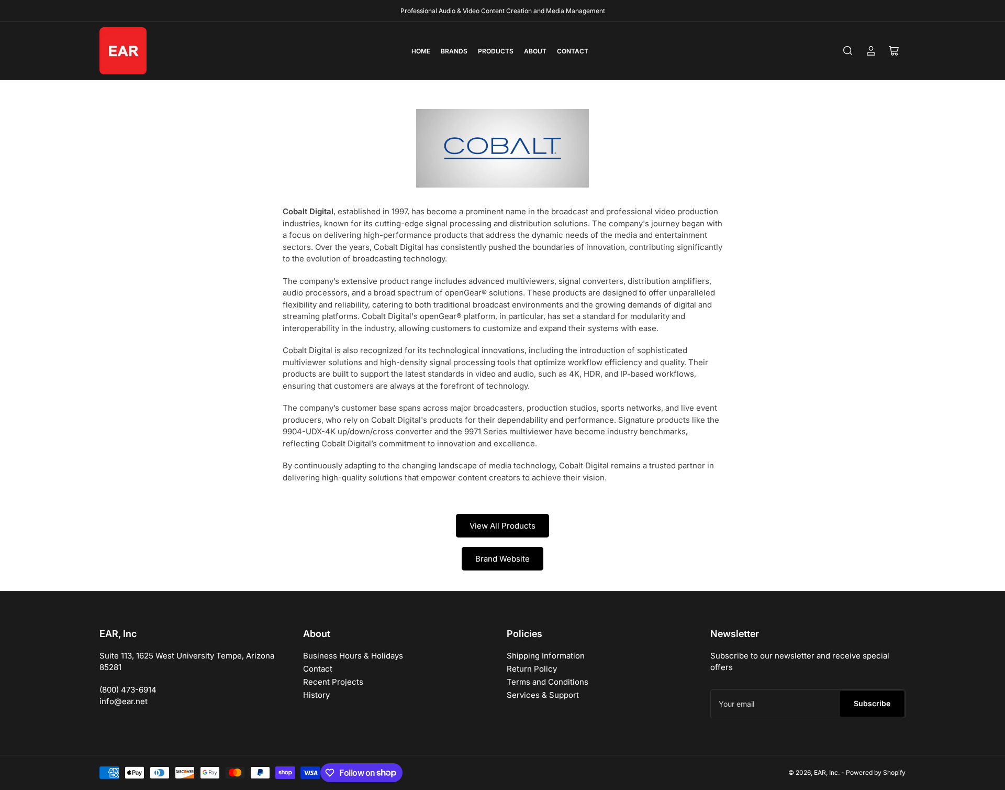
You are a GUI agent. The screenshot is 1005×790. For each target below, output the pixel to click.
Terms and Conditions (547, 682)
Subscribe (872, 703)
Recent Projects (333, 682)
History (316, 695)
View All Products (502, 526)
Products (495, 51)
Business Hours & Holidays (353, 656)
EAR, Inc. (827, 772)
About (535, 51)
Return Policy (532, 669)
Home (420, 51)
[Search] (847, 50)
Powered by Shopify (876, 772)
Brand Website (502, 559)
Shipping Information (546, 656)
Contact (572, 51)
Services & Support (543, 695)
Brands (454, 51)
